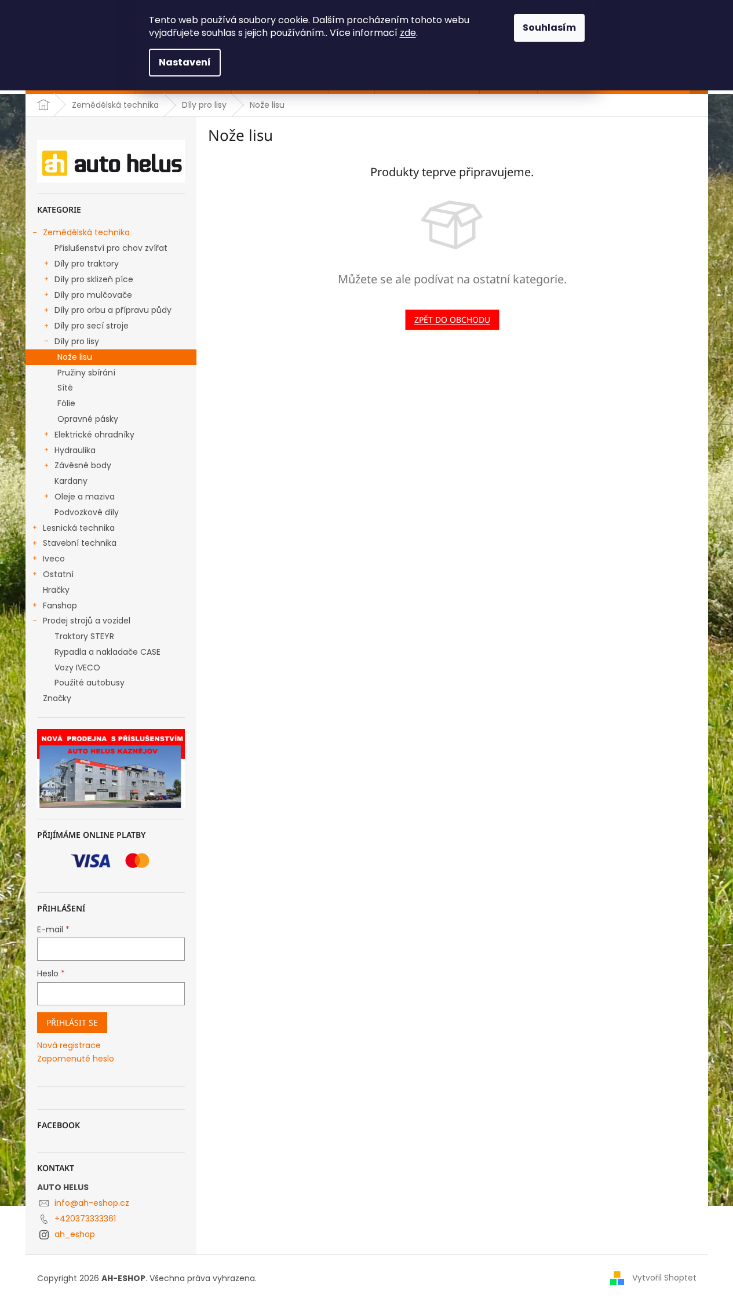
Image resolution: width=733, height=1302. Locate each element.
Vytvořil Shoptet (664, 1277)
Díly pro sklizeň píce (93, 279)
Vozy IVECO (77, 667)
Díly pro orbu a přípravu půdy (113, 310)
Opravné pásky (87, 419)
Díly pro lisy (76, 341)
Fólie (66, 403)
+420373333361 (85, 1218)
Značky (57, 698)
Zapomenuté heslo (75, 1058)
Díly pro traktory (86, 263)
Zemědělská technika (86, 232)
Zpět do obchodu (452, 319)
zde (408, 32)
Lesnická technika (79, 528)
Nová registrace (69, 1045)
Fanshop (60, 605)
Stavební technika (79, 543)
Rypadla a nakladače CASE (107, 652)
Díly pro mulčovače (93, 295)
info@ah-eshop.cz (91, 1203)
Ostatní (58, 574)
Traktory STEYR (84, 636)
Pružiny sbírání (86, 372)
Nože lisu (74, 357)
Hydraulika (75, 450)
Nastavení (185, 62)
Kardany (70, 481)
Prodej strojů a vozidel (86, 620)
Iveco (54, 558)
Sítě (65, 387)
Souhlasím (549, 27)
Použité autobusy (89, 682)
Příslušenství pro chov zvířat (110, 248)
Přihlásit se (72, 1022)
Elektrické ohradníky (94, 434)
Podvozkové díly (86, 512)
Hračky (56, 590)
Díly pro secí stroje (91, 325)
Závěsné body (82, 465)
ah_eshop (74, 1234)
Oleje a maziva (84, 496)
